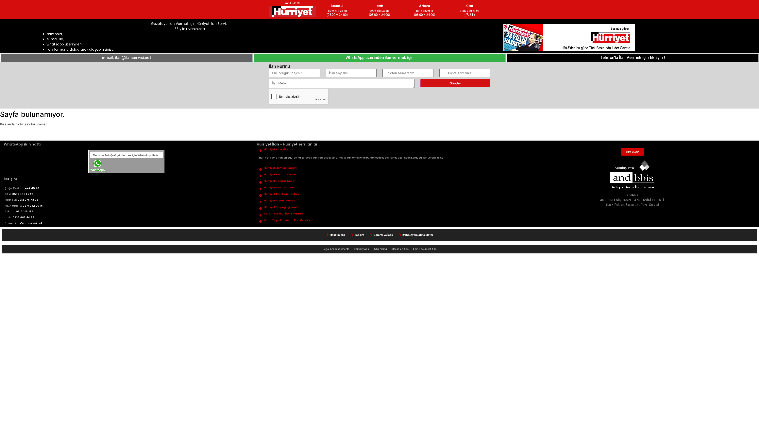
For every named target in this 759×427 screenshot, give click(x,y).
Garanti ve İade (383, 234)
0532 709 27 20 (470, 11)
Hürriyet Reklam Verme (280, 174)
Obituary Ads (361, 249)
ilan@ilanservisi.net (28, 223)
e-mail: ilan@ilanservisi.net (126, 57)
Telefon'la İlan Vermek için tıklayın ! (632, 57)
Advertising (380, 249)
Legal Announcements (336, 249)
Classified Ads (400, 249)
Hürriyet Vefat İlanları (279, 187)
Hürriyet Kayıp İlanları (279, 149)
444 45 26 (32, 188)
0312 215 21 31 (424, 11)
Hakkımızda (337, 234)
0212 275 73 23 (337, 11)
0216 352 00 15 (33, 206)
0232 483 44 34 (379, 11)
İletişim (359, 234)
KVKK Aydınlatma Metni (417, 234)
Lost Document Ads (424, 249)
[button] (379, 149)
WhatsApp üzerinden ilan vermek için (379, 57)
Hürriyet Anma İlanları (279, 200)
